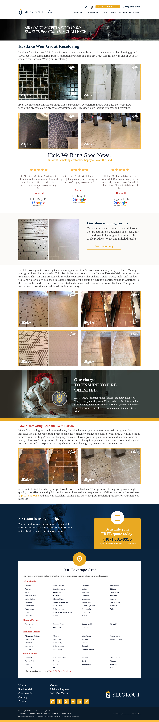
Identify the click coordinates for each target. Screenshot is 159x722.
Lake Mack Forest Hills (62, 612)
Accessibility (22, 713)
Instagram (52, 701)
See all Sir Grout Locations (60, 671)
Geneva (56, 636)
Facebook (59, 701)
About (113, 12)
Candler (28, 627)
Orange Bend (87, 612)
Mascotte (85, 592)
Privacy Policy (35, 713)
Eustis (27, 612)
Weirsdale (114, 624)
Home (22, 685)
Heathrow (57, 639)
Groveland (57, 596)
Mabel (55, 664)
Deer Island (29, 606)
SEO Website (117, 714)
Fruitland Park (59, 589)
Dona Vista (29, 609)
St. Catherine (87, 661)
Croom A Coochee (32, 668)
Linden (56, 661)
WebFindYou (136, 714)
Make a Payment (60, 689)
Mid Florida (86, 636)
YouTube (73, 701)
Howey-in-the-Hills (61, 602)
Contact (137, 12)
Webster (113, 664)
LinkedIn (79, 701)
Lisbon (84, 589)
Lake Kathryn (58, 609)
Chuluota (28, 643)
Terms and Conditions (50, 713)
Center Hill (29, 661)
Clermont (28, 602)
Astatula (28, 589)
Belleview (29, 624)
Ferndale (28, 616)
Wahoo (113, 661)
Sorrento (113, 596)
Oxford (56, 668)
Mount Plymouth (88, 606)
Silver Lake (114, 592)
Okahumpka (86, 609)
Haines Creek (58, 599)
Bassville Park (30, 596)
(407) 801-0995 (132, 6)
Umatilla (113, 606)
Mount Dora (86, 602)
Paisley (84, 616)
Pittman (113, 589)
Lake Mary (57, 643)
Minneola (85, 596)
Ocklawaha (57, 627)
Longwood (57, 649)
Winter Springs (116, 639)
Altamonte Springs (32, 636)
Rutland (85, 658)
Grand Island (58, 592)
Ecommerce (126, 714)
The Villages (115, 602)
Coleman (28, 664)
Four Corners (58, 586)
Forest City (29, 649)
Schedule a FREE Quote (108, 7)
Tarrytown (86, 668)
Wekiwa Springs (88, 649)
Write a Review (86, 7)
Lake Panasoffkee (60, 658)
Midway (85, 639)
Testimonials (125, 12)
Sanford (85, 646)
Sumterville (86, 664)
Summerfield (87, 624)
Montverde (86, 599)
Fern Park (29, 646)
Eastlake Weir (58, 624)
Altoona (28, 586)
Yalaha (112, 609)
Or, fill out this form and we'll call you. (117, 543)
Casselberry (29, 639)
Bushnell (28, 658)
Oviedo (84, 643)
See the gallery (104, 246)
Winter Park (115, 636)
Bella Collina (30, 599)
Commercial (92, 12)
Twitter (66, 701)
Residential (78, 12)
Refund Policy (66, 713)
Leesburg (85, 586)
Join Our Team (59, 693)
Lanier (55, 616)
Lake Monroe (58, 646)
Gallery (104, 12)
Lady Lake (57, 606)
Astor (27, 592)
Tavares (113, 599)
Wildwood (114, 668)
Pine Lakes (114, 586)
